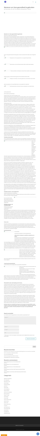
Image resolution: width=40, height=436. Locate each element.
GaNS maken (6, 387)
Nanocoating (6, 396)
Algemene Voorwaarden (19, 425)
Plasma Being (8, 9)
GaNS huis (5, 386)
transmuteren (6, 410)
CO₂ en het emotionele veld (8, 354)
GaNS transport (6, 390)
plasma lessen (6, 401)
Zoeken (34, 346)
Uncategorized (6, 411)
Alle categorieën (17, 9)
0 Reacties (29, 9)
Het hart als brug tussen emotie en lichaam (11, 355)
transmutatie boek (7, 408)
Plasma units (6, 402)
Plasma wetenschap (7, 404)
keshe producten (7, 393)
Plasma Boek (6, 398)
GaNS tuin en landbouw (8, 392)
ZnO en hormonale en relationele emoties (11, 352)
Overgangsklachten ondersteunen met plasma (11, 357)
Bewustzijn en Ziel (7, 381)
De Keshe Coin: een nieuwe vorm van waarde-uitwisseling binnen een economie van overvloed (19, 351)
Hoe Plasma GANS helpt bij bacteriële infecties (17, 369)
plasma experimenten (7, 399)
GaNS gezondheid (24, 9)
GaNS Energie (6, 383)
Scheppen (5, 405)
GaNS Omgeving (6, 389)
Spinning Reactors (7, 407)
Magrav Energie (6, 395)
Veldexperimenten (7, 413)
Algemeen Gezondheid (7, 378)
